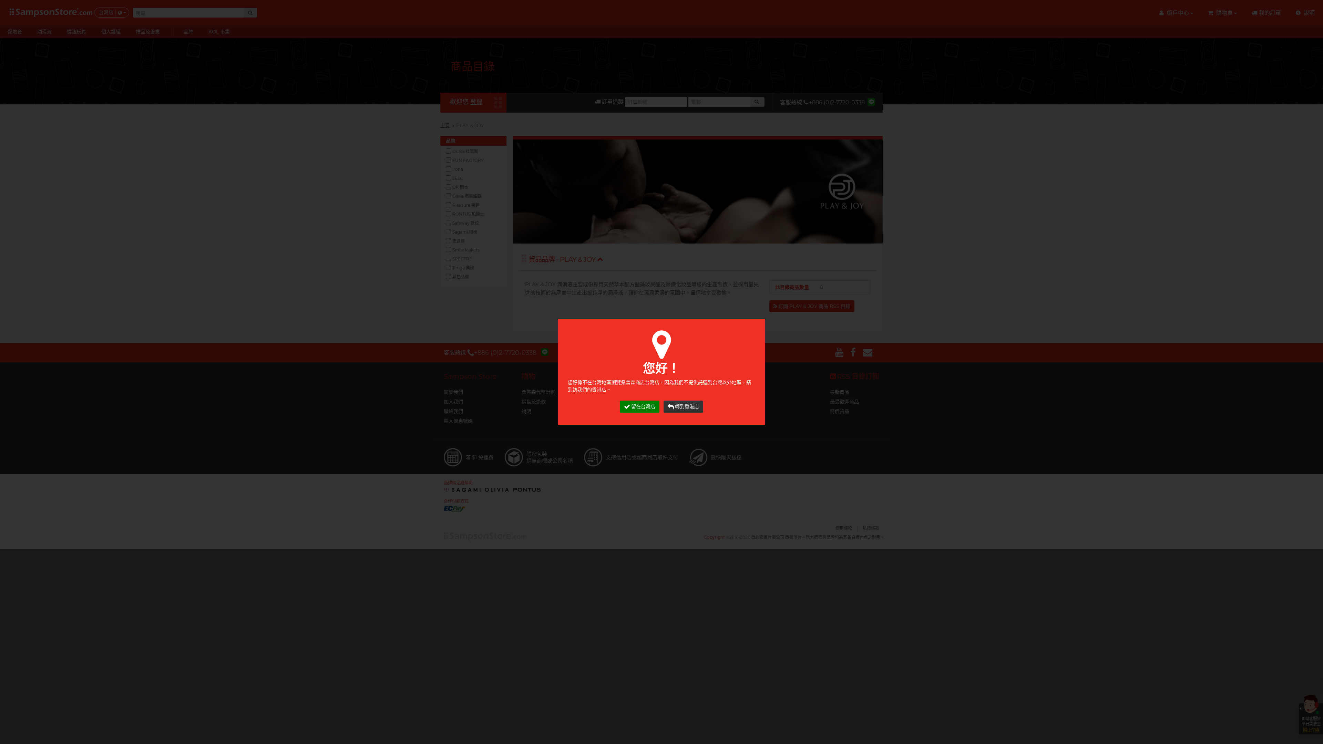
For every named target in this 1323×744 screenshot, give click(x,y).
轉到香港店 (687, 406)
